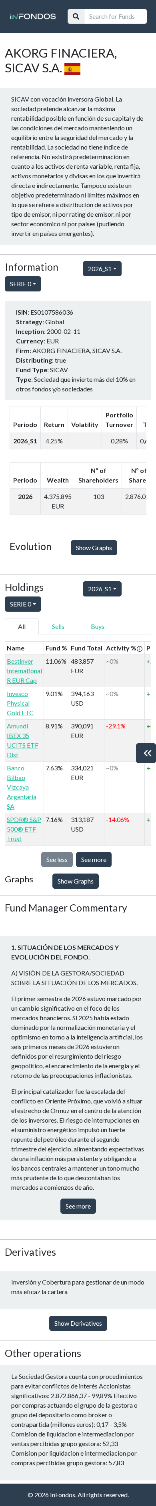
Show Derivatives (78, 1323)
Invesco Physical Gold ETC (20, 703)
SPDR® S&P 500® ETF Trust (24, 829)
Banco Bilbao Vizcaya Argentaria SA (21, 787)
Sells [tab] (58, 626)
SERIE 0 (20, 283)
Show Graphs (94, 547)
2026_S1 (100, 268)
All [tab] (22, 626)
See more (93, 859)
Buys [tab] (97, 626)
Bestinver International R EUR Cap (24, 670)
